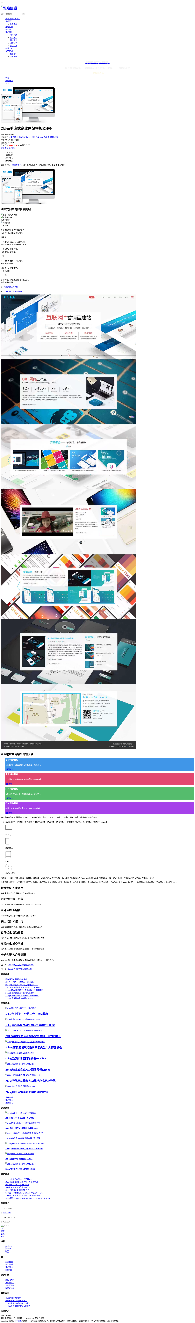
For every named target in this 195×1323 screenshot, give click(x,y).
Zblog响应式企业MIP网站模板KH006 (20, 993)
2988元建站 (9, 1285)
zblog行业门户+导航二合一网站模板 (19, 982)
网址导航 (9, 48)
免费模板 (13, 24)
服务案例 (9, 1264)
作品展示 (9, 21)
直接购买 (4, 148)
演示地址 (12, 148)
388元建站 (9, 1280)
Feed (7, 1250)
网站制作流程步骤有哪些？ (16, 1301)
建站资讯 (9, 32)
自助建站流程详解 (11, 287)
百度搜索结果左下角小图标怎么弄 (18, 1187)
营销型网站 (16, 165)
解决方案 (13, 46)
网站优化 (13, 40)
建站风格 (9, 1100)
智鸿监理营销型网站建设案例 (20, 969)
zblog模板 (43, 137)
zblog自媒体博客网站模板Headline (25, 1058)
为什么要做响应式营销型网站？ (18, 1306)
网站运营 (13, 43)
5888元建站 (9, 1288)
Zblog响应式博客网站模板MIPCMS (19, 998)
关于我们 (9, 51)
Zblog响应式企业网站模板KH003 (21, 965)
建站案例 (9, 27)
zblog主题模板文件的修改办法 (17, 1190)
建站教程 (13, 38)
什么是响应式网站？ (13, 1298)
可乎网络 (18, 1321)
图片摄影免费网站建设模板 (16, 979)
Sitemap (8, 1248)
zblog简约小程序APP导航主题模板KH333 (21, 985)
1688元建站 (9, 1283)
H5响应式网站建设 (12, 19)
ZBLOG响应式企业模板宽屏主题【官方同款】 (23, 987)
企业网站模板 (53, 137)
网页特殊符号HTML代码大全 (17, 1185)
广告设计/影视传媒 (31, 137)
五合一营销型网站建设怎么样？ (18, 1303)
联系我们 (13, 54)
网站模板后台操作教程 (13, 291)
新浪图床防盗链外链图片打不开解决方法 (21, 1182)
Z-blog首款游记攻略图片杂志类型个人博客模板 (24, 990)
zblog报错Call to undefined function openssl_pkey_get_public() (28, 1198)
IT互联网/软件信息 (16, 137)
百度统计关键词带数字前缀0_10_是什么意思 (23, 1196)
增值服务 (9, 1270)
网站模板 (9, 81)
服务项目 (9, 29)
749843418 (7, 1213)
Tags (7, 1252)
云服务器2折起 (97, 73)
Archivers (8, 1246)
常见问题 (13, 35)
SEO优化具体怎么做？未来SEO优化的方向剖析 (24, 1193)
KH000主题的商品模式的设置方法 (18, 1179)
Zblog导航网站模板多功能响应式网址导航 (22, 996)
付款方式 (13, 57)
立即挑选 (9, 769)
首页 (7, 78)
